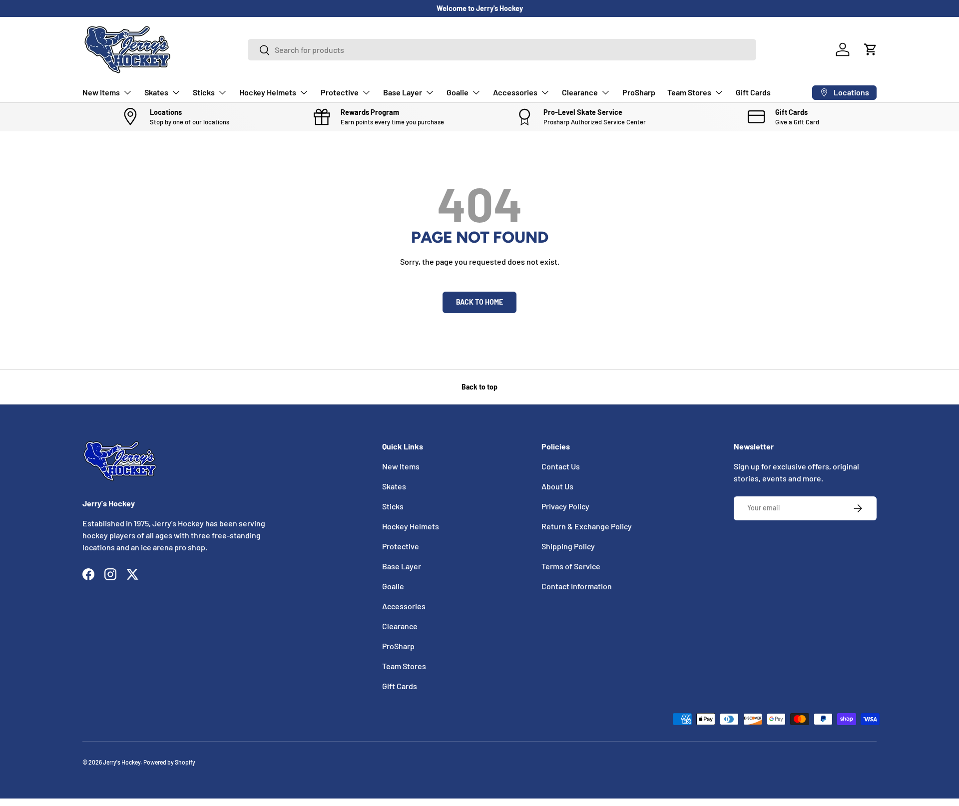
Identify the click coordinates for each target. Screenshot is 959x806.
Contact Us (560, 466)
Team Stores (689, 92)
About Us (557, 486)
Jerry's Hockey (122, 762)
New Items (101, 92)
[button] (871, 49)
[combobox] (502, 49)
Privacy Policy (565, 506)
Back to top (479, 387)
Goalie (458, 92)
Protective (340, 92)
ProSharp (638, 92)
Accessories (515, 92)
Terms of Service (570, 566)
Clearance (580, 92)
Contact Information (576, 586)
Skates (156, 92)
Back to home (479, 302)
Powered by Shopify (169, 762)
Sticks (204, 92)
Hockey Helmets (267, 92)
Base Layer (402, 92)
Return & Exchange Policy (586, 526)
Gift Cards (753, 92)
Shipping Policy (568, 546)
